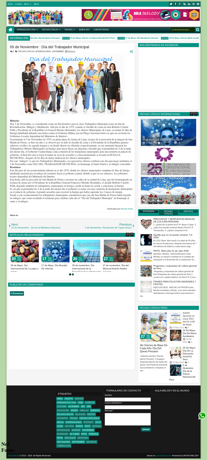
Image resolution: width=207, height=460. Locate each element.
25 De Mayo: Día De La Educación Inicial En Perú (87, 38)
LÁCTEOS (69, 426)
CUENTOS (90, 402)
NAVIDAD (76, 430)
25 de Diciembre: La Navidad (157, 198)
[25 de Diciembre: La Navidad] (117, 251)
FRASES (68, 30)
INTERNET (88, 422)
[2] (73, 274)
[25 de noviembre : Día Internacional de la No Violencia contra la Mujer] (25, 251)
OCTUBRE (74, 434)
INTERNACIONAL (43, 51)
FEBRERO (95, 410)
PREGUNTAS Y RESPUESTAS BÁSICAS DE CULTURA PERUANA (174, 220)
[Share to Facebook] (29, 242)
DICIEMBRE (73, 406)
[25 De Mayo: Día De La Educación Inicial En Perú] (175, 352)
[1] (70, 274)
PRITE (60, 438)
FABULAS (84, 410)
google (180, 4)
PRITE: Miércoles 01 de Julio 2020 (171, 251)
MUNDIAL (96, 426)
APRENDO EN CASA (26, 30)
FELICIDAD (80, 414)
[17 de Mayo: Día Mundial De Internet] (168, 132)
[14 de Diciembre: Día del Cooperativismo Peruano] (56, 251)
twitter (171, 4)
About (10, 4)
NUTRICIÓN (62, 434)
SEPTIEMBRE (78, 442)
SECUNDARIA (63, 442)
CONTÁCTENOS (101, 30)
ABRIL (60, 399)
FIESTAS (91, 414)
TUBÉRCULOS (64, 446)
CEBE (80, 402)
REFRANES (83, 438)
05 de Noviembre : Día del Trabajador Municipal (49, 47)
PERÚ (84, 434)
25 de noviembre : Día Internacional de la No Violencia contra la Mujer (23, 268)
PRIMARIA (93, 434)
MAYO (87, 426)
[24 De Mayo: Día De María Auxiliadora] (175, 335)
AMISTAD (79, 399)
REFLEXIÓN (70, 438)
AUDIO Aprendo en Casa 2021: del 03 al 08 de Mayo (189, 319)
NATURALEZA (63, 430)
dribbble (193, 4)
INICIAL (60, 422)
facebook (175, 4)
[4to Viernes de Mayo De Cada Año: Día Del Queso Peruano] (154, 327)
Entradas (148, 211)
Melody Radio (127, 209)
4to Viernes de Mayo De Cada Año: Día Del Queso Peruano (154, 348)
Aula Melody (13, 456)
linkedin (189, 4)
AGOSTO (69, 399)
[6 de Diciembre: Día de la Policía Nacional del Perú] (175, 370)
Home (10, 30)
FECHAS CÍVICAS (50, 30)
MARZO (79, 426)
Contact (18, 4)
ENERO (74, 410)
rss (184, 4)
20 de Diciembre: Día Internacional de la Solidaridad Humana (83, 268)
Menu (36, 4)
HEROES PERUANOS (89, 418)
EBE (89, 406)
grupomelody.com (163, 456)
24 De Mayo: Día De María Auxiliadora (180, 38)
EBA (83, 406)
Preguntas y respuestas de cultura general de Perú (175, 267)
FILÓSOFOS (62, 418)
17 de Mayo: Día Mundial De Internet (136, 38)
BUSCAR (197, 29)
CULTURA (61, 406)
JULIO (98, 422)
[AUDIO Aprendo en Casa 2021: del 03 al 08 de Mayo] (175, 318)
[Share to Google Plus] (36, 242)
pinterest (198, 4)
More (26, 4)
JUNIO (60, 426)
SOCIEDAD (91, 442)
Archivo (188, 211)
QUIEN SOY (84, 30)
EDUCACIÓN (63, 410)
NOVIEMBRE (58, 51)
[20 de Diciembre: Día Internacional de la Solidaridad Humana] (86, 251)
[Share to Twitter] (32, 242)
